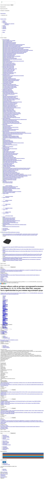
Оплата (4, 25)
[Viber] (3, 283)
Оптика (4, 138)
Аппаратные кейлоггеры (7, 89)
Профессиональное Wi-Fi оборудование (10, 148)
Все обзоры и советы (4, 273)
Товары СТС (5, 205)
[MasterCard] (5, 463)
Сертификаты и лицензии (9, 23)
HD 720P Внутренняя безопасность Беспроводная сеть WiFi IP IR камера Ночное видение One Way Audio (22, 255)
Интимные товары (6, 223)
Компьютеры (5, 124)
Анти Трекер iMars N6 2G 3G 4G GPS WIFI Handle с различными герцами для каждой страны (20, 234)
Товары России (5, 201)
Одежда (4, 225)
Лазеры (4, 216)
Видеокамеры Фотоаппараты (8, 91)
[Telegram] (5, 283)
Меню (4, 32)
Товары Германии (6, 197)
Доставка (4, 26)
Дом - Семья (5, 95)
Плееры (4, 145)
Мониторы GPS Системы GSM (8, 66)
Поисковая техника (6, 74)
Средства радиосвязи (6, 167)
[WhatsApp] (4, 283)
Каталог (4, 21)
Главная (4, 20)
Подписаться (13, 433)
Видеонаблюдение (6, 39)
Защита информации (6, 118)
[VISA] (4, 336)
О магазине (5, 22)
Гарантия (4, 27)
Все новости (2, 269)
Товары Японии (5, 212)
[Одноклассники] (2, 283)
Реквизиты (7, 24)
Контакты (4, 28)
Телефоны (4, 180)
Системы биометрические (7, 164)
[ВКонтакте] (0, 283)
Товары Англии (5, 193)
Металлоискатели (6, 131)
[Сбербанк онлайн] (6, 464)
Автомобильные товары (7, 83)
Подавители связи (6, 147)
